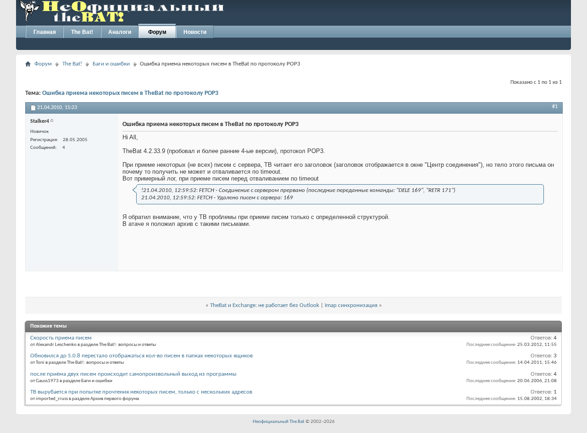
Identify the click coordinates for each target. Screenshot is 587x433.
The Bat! (82, 32)
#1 (555, 107)
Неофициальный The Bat (279, 421)
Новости (194, 32)
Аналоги (119, 32)
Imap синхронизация (351, 305)
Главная (44, 32)
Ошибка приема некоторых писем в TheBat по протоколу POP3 (130, 93)
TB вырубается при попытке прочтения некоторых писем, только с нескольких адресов (141, 392)
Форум (157, 32)
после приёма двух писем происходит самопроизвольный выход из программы (133, 374)
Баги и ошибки (111, 64)
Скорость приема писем (61, 338)
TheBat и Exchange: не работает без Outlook (264, 305)
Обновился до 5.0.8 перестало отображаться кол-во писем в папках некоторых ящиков (141, 356)
